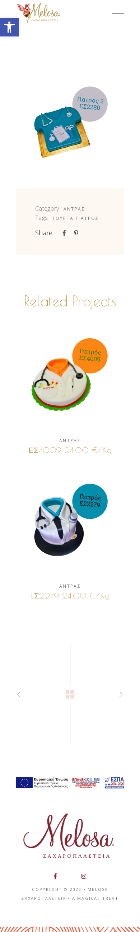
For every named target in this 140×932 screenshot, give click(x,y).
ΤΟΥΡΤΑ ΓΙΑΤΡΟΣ (75, 218)
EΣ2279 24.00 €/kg (70, 595)
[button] (9, 27)
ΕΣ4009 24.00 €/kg (70, 450)
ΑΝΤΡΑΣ (74, 209)
